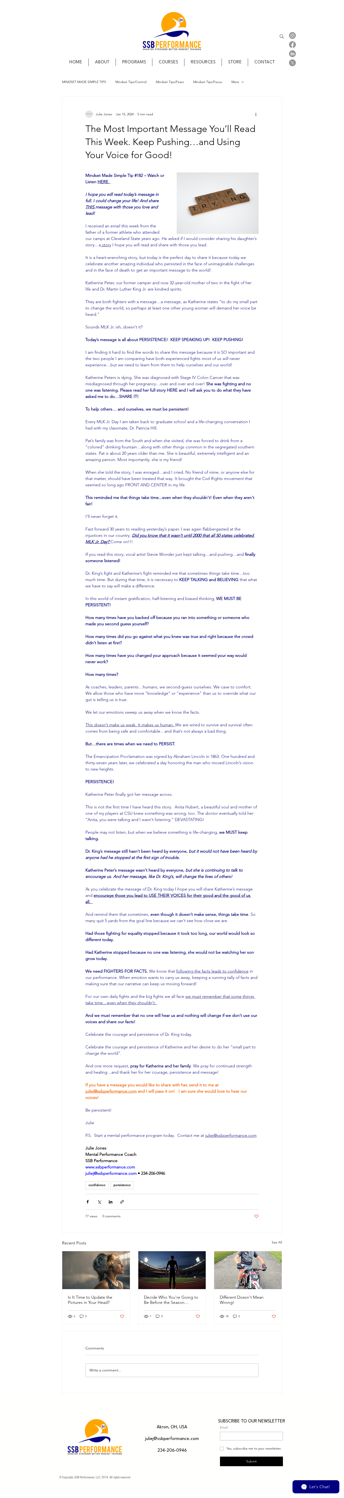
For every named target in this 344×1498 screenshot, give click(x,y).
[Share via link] (122, 1202)
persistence (122, 1185)
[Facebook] (292, 44)
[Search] (282, 36)
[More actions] (256, 114)
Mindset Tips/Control (130, 82)
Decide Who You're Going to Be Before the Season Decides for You (171, 1300)
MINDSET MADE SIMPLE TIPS (84, 82)
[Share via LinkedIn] (110, 1202)
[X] (292, 62)
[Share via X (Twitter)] (99, 1202)
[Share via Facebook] (87, 1202)
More (235, 82)
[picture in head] (96, 1270)
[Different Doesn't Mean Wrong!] (248, 1270)
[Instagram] (292, 35)
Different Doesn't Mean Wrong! (241, 1300)
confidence (97, 1185)
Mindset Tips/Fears (170, 82)
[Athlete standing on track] (172, 1270)
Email (224, 1427)
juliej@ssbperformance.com (172, 1439)
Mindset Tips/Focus (207, 82)
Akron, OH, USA (172, 1427)
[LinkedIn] (292, 53)
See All (277, 1242)
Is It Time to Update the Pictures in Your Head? (90, 1300)
